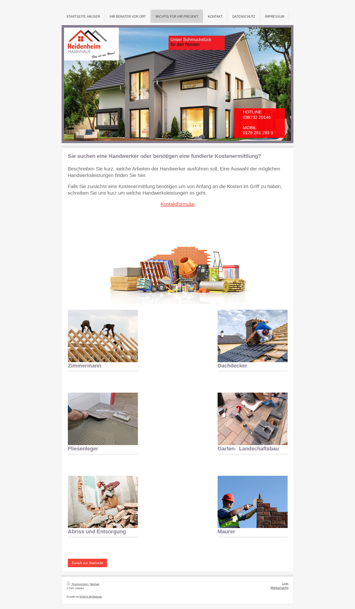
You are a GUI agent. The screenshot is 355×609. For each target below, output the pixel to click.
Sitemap (94, 584)
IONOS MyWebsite (90, 596)
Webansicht (279, 588)
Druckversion (79, 584)
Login (285, 583)
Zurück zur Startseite (87, 563)
